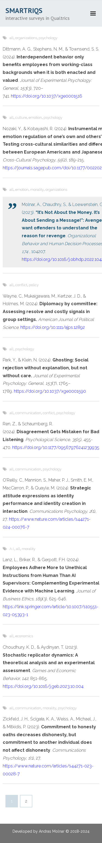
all (12, 38)
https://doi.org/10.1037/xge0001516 (46, 96)
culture (21, 117)
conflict (21, 285)
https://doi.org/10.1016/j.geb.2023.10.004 (43, 686)
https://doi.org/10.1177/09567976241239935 (55, 447)
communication (28, 413)
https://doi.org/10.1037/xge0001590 (50, 391)
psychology (48, 38)
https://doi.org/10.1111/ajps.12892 (52, 327)
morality (37, 190)
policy (34, 285)
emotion (35, 117)
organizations (26, 38)
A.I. (12, 549)
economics (24, 636)
